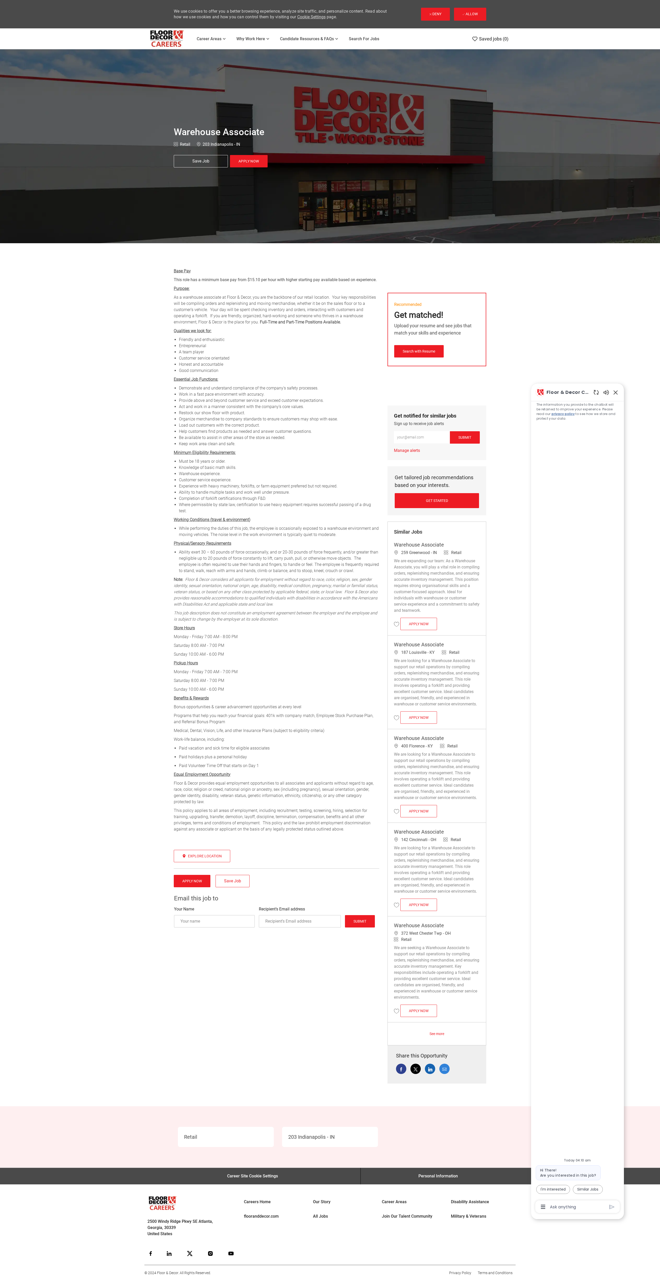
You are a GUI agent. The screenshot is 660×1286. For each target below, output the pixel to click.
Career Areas (394, 1201)
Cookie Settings (311, 16)
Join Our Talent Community (407, 1216)
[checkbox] (201, 161)
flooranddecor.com (261, 1216)
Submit (359, 921)
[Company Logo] (170, 38)
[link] (407, 450)
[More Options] (543, 1207)
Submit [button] (464, 437)
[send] (612, 1207)
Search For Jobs (364, 38)
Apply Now (423, 624)
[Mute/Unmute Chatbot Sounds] (606, 392)
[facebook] (150, 1253)
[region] (577, 799)
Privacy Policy (460, 1273)
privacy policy (563, 414)
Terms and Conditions (495, 1273)
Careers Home (257, 1201)
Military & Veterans (468, 1216)
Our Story (322, 1201)
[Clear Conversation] (596, 392)
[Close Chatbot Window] (615, 392)
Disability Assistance (470, 1201)
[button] (249, 161)
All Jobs (320, 1216)
